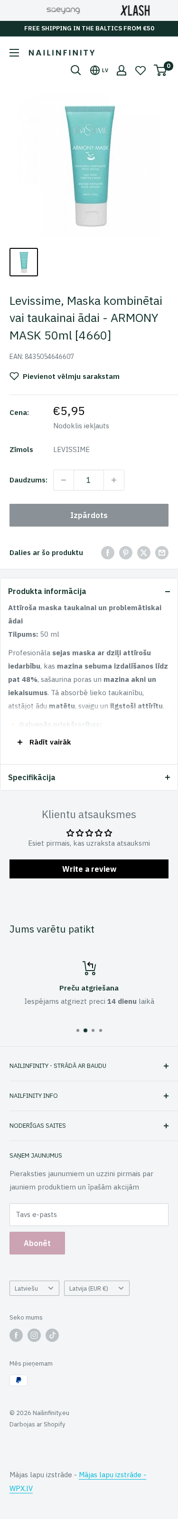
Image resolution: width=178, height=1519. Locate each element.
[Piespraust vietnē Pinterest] (125, 552)
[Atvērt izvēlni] (14, 53)
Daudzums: (28, 479)
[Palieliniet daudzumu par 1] (114, 480)
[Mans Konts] (121, 70)
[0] (161, 70)
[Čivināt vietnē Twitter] (143, 552)
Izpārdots (89, 515)
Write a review (89, 869)
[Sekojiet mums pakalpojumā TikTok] (52, 1335)
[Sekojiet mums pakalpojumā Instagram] (34, 1335)
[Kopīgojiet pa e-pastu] (162, 552)
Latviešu (26, 1288)
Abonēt (37, 1243)
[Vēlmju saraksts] (140, 70)
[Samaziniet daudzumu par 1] (64, 480)
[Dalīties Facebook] (107, 552)
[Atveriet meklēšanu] (76, 70)
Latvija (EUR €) (88, 1288)
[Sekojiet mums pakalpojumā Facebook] (16, 1335)
